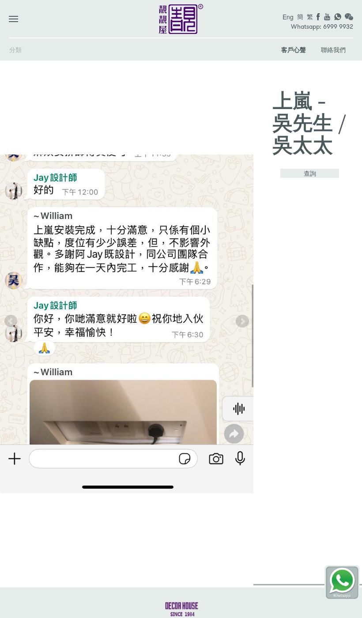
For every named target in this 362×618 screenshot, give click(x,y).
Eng (288, 16)
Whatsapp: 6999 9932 (322, 27)
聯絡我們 (333, 49)
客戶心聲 (293, 49)
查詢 (310, 173)
